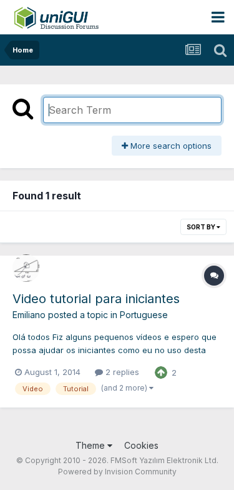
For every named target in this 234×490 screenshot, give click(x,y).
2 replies (121, 372)
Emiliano (29, 314)
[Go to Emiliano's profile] (26, 268)
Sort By (202, 227)
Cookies (141, 445)
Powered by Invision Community (117, 471)
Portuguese (144, 314)
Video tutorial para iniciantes (96, 298)
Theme (91, 445)
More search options (170, 146)
